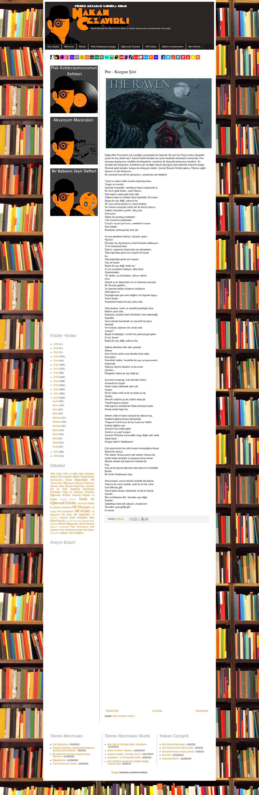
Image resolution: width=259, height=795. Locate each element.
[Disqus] (157, 571)
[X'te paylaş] (139, 519)
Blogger (115, 772)
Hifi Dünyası (82, 507)
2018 (56, 365)
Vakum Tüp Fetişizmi (72, 532)
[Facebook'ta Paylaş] (143, 519)
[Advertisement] (72, 275)
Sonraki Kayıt (112, 711)
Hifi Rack (67, 514)
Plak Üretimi (55, 533)
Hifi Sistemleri (82, 514)
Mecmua (69, 46)
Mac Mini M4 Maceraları (173, 744)
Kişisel (54, 520)
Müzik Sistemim (86, 524)
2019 (56, 360)
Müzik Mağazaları (69, 523)
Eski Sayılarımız (60, 744)
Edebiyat (120, 519)
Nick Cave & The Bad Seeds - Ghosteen (126, 744)
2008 (56, 456)
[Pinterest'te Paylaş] (147, 519)
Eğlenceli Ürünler (130, 46)
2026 (56, 344)
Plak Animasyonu (80, 527)
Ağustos (57, 418)
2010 (56, 398)
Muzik (82, 46)
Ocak (55, 446)
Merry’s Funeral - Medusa (119, 750)
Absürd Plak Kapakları (61, 477)
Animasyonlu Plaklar (62, 480)
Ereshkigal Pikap (60, 492)
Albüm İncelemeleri (172, 46)
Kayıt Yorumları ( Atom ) (124, 716)
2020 (56, 356)
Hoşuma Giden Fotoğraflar (74, 517)
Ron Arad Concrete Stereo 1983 (177, 748)
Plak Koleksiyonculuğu (103, 46)
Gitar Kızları (82, 503)
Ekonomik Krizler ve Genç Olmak (178, 751)
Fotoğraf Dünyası (69, 499)
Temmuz (57, 422)
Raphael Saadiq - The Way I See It (123, 754)
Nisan (56, 434)
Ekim (55, 409)
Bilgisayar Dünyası (74, 483)
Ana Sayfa (53, 46)
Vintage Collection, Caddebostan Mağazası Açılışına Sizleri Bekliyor (73, 749)
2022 (56, 352)
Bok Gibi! (166, 755)
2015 (56, 377)
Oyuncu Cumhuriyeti (60, 527)
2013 (56, 385)
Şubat (56, 442)
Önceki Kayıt (202, 711)
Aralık (56, 401)
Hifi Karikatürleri (66, 511)
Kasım (56, 405)
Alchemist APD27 (170, 758)
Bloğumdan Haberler (84, 486)
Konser (61, 521)
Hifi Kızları (151, 46)
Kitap (91, 517)
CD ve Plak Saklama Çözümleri (72, 489)
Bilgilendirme (59, 760)
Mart (55, 438)
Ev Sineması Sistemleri (82, 492)
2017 (56, 369)
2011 (56, 393)
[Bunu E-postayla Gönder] (131, 519)
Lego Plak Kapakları (74, 521)
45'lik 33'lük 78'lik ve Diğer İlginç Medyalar (72, 474)
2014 (56, 381)
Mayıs (56, 430)
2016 (56, 373)
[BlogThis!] (135, 519)
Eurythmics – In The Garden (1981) (124, 757)
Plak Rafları (88, 530)
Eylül (55, 413)
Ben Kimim (195, 46)
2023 (56, 348)
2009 (56, 452)
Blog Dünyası (66, 486)
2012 (56, 389)
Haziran (57, 426)
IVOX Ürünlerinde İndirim (65, 764)
